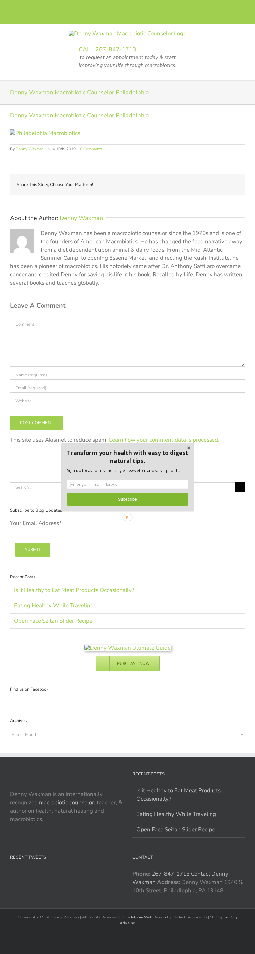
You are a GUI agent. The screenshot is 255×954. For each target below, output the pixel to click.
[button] (127, 457)
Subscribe (127, 499)
